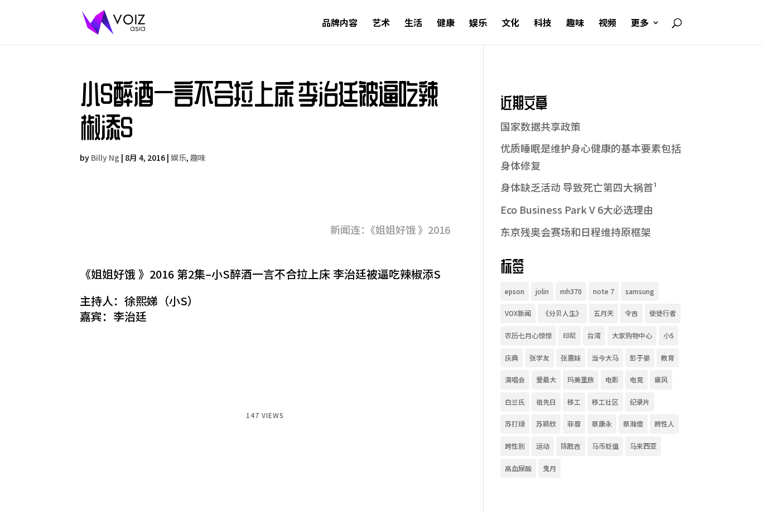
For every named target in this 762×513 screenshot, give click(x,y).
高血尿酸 (518, 468)
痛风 (661, 379)
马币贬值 (605, 445)
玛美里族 (580, 379)
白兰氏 (515, 401)
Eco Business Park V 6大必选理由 (576, 209)
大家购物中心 (632, 335)
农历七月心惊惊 (528, 335)
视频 (607, 23)
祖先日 (546, 401)
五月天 (604, 313)
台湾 (594, 335)
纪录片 (640, 401)
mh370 (571, 291)
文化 (510, 23)
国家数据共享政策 (540, 126)
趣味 (575, 23)
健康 (446, 23)
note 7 (603, 291)
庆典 (511, 357)
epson (514, 291)
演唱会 (515, 379)
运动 (542, 445)
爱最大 (546, 379)
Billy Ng (105, 157)
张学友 (539, 357)
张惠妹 (571, 357)
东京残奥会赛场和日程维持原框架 (575, 231)
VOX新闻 (518, 313)
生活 (413, 23)
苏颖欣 (546, 423)
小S (668, 335)
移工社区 (605, 401)
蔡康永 (602, 423)
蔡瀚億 (633, 423)
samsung (639, 291)
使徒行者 (662, 313)
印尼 (569, 335)
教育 (667, 357)
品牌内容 (340, 23)
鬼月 (549, 468)
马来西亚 (643, 445)
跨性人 (664, 423)
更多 (640, 23)
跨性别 (515, 445)
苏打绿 (515, 423)
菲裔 (574, 423)
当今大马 (605, 357)
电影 (612, 379)
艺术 (381, 23)
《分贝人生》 (562, 313)
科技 (543, 23)
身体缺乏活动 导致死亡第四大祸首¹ (578, 187)
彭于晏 (640, 357)
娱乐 (478, 23)
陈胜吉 (571, 445)
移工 (574, 401)
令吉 (631, 313)
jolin (542, 291)
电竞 (636, 379)
